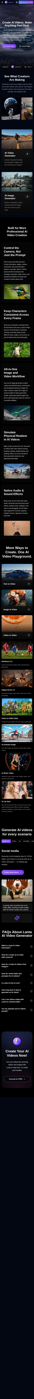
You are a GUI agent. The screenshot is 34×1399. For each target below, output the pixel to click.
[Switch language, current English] (16, 2)
